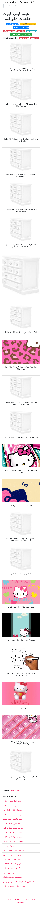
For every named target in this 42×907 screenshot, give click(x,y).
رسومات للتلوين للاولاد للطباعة (13, 823)
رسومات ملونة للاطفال (11, 805)
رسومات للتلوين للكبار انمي (12, 810)
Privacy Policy (30, 900)
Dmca (9, 900)
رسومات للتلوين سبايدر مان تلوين (14, 886)
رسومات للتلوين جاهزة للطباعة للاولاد (15, 863)
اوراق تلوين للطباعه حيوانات (29, 38)
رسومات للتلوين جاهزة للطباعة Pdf (15, 832)
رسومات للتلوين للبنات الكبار (12, 846)
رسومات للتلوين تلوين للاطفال (13, 814)
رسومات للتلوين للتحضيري (12, 854)
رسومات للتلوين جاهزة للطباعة (13, 841)
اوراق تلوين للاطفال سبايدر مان (14, 31)
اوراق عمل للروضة (13, 24)
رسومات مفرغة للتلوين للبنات (13, 877)
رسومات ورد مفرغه (9, 872)
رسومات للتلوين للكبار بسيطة (13, 819)
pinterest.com (15, 790)
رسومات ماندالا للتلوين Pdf (12, 868)
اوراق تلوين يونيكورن (11, 38)
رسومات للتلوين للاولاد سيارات (13, 850)
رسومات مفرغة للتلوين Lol (12, 859)
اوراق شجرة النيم (32, 31)
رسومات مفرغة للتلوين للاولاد (13, 837)
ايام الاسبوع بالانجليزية (28, 24)
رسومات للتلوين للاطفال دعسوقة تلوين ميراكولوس (20, 881)
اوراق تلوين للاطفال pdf (21, 27)
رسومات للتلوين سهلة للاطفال (13, 828)
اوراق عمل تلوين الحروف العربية (21, 34)
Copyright (21, 902)
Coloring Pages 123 (19, 2)
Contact (18, 900)
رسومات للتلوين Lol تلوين (12, 801)
